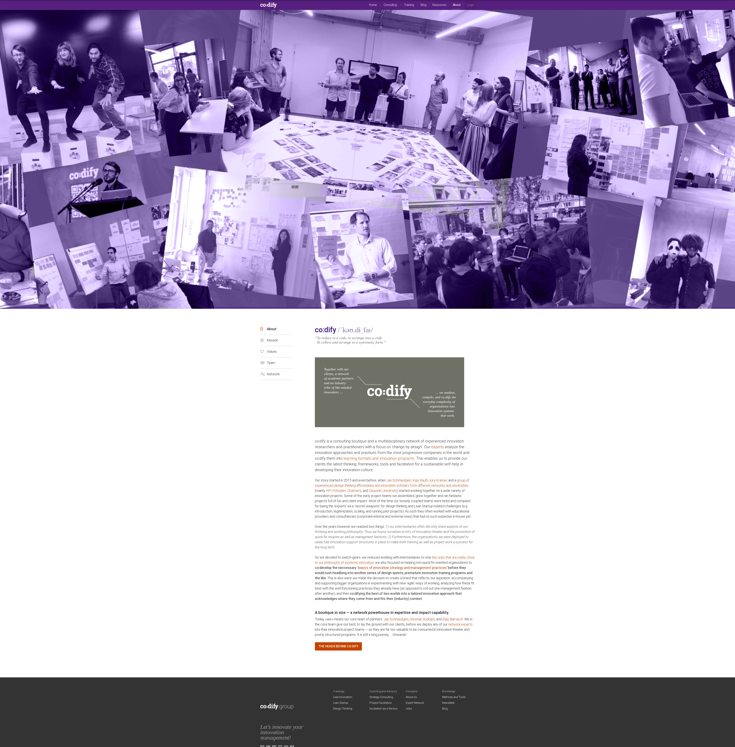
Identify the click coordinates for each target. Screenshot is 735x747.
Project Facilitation (380, 702)
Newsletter (448, 702)
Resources (439, 5)
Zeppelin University (383, 491)
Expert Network (415, 702)
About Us (411, 697)
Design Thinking (342, 708)
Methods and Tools (454, 697)
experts (437, 447)
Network (273, 374)
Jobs (409, 708)
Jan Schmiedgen (398, 480)
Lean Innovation (342, 697)
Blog (423, 5)
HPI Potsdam (336, 491)
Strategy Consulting (381, 697)
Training (409, 5)
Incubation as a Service (383, 708)
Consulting (390, 5)
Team (271, 363)
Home (373, 5)
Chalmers (354, 491)
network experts (460, 624)
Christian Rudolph (422, 619)
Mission (272, 340)
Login (470, 5)
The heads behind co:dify (338, 646)
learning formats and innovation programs (378, 458)
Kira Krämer (438, 480)
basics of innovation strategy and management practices (402, 568)
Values (272, 351)
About (457, 5)
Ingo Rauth (420, 480)
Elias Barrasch (452, 619)
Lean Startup (340, 702)
